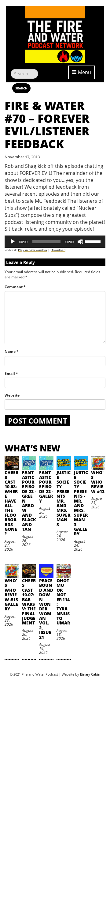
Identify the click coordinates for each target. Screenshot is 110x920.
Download (58, 250)
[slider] (93, 241)
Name (12, 351)
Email (11, 373)
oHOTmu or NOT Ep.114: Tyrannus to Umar (63, 602)
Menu (84, 72)
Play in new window (32, 250)
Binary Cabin (90, 674)
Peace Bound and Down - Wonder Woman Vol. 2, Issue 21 (46, 609)
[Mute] (80, 242)
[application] (55, 242)
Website (12, 395)
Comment (15, 286)
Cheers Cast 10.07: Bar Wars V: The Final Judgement (29, 602)
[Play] (12, 242)
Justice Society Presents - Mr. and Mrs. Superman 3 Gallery (81, 503)
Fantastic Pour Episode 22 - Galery (46, 486)
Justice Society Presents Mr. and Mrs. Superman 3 (64, 498)
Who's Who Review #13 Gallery (11, 595)
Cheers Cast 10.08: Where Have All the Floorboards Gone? (11, 503)
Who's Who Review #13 (98, 481)
